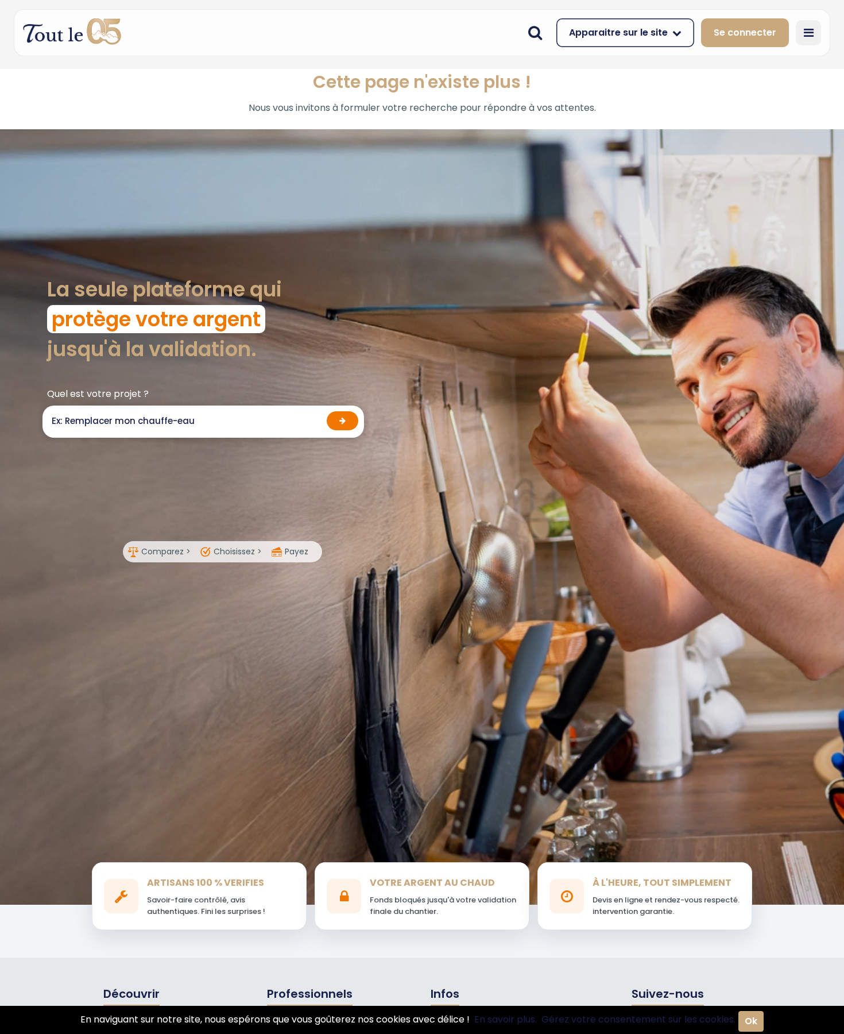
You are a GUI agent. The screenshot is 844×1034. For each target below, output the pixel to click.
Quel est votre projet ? (98, 393)
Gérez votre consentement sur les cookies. (638, 1019)
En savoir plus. (505, 1019)
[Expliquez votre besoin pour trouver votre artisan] (342, 420)
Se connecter (745, 32)
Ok (751, 1021)
